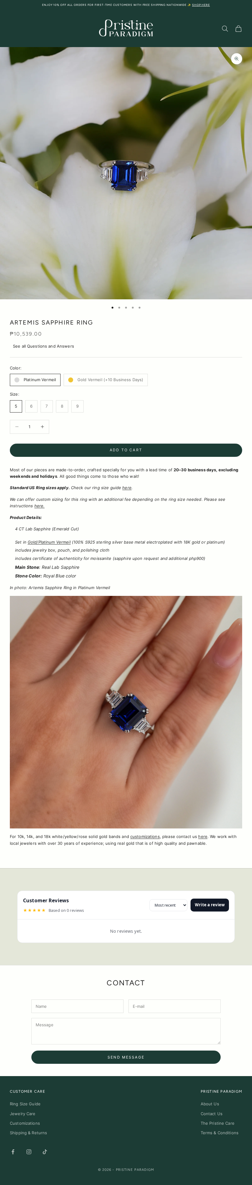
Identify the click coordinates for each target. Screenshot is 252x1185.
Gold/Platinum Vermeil (49, 542)
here (127, 487)
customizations (145, 836)
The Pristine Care (217, 1123)
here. (39, 505)
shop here (201, 4)
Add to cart (126, 450)
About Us (210, 1103)
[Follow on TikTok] (45, 1152)
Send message (126, 1057)
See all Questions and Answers (43, 346)
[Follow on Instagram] (29, 1152)
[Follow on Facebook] (13, 1152)
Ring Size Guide (25, 1103)
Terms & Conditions (219, 1132)
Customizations (25, 1123)
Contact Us (211, 1113)
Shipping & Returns (28, 1132)
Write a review (210, 905)
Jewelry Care (23, 1113)
